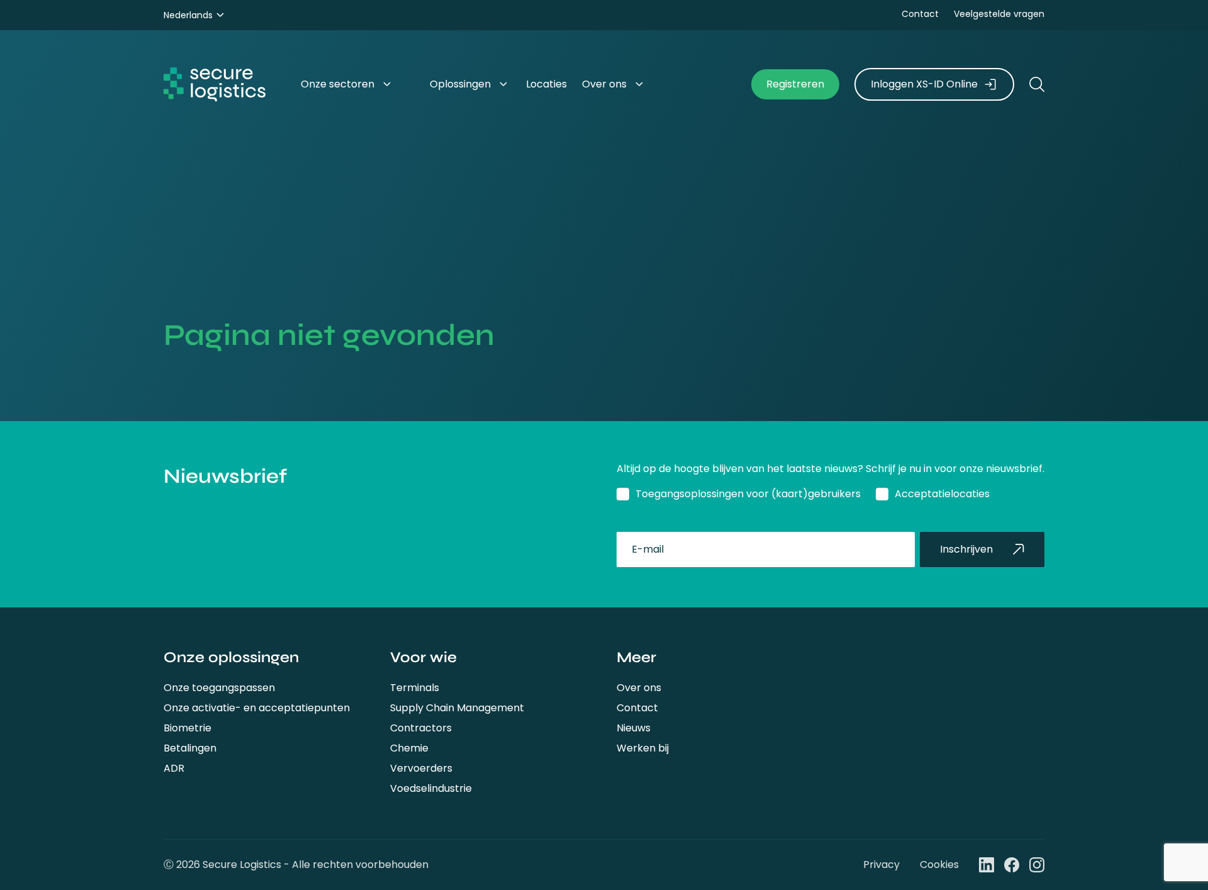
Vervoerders (421, 768)
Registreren (795, 84)
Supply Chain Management (457, 708)
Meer (636, 657)
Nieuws (634, 728)
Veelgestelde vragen (999, 14)
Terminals (414, 687)
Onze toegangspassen (219, 687)
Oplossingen (460, 84)
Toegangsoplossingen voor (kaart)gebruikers (748, 494)
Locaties (546, 84)
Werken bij (643, 748)
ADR (174, 768)
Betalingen (190, 748)
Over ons (639, 687)
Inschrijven (966, 549)
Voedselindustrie (431, 788)
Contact (920, 14)
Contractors (421, 728)
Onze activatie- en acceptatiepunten (257, 708)
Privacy (881, 864)
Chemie (409, 748)
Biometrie (187, 728)
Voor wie (423, 657)
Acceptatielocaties (942, 494)
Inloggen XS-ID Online (924, 84)
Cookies (939, 864)
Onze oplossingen (231, 657)
